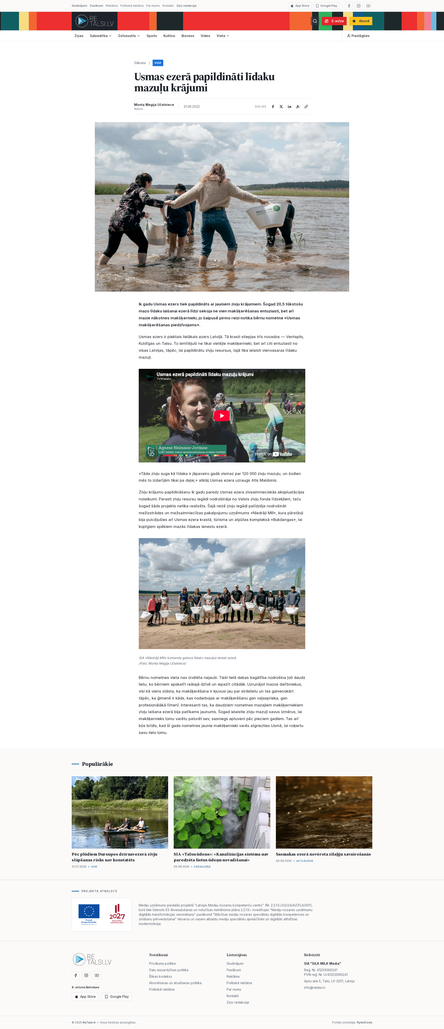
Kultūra (169, 36)
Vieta (221, 36)
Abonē (364, 21)
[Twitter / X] (281, 106)
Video (205, 36)
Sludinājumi (79, 5)
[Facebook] (349, 6)
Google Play (329, 5)
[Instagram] (359, 6)
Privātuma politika (162, 963)
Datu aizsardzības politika (168, 970)
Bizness (188, 36)
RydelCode (364, 1022)
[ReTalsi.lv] (94, 21)
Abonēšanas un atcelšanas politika (175, 983)
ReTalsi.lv (89, 1022)
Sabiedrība (99, 36)
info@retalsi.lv (314, 987)
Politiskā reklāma (132, 5)
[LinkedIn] (289, 106)
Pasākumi (96, 5)
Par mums (153, 5)
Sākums (140, 63)
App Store (302, 5)
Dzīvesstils (127, 36)
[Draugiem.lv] (298, 106)
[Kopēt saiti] (306, 106)
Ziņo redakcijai (186, 5)
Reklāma (112, 5)
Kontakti (168, 5)
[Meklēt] (315, 21)
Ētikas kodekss (160, 976)
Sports (152, 36)
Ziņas (78, 36)
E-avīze (338, 21)
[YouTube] (368, 6)
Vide (157, 63)
